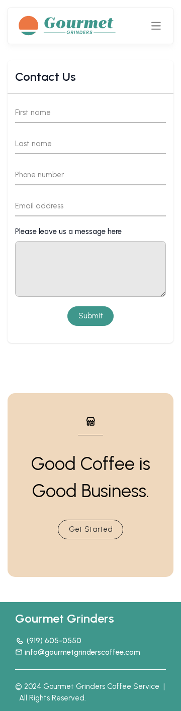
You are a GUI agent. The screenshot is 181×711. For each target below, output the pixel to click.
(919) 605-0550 (54, 640)
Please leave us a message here (68, 231)
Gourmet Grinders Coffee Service (101, 686)
